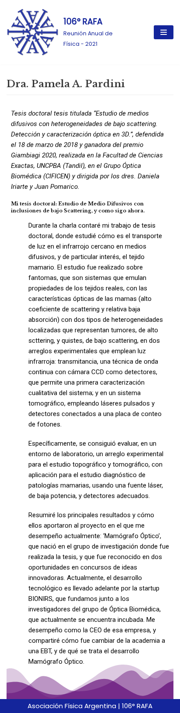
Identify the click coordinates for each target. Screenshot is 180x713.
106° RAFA (137, 705)
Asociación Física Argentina (72, 705)
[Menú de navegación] (163, 32)
